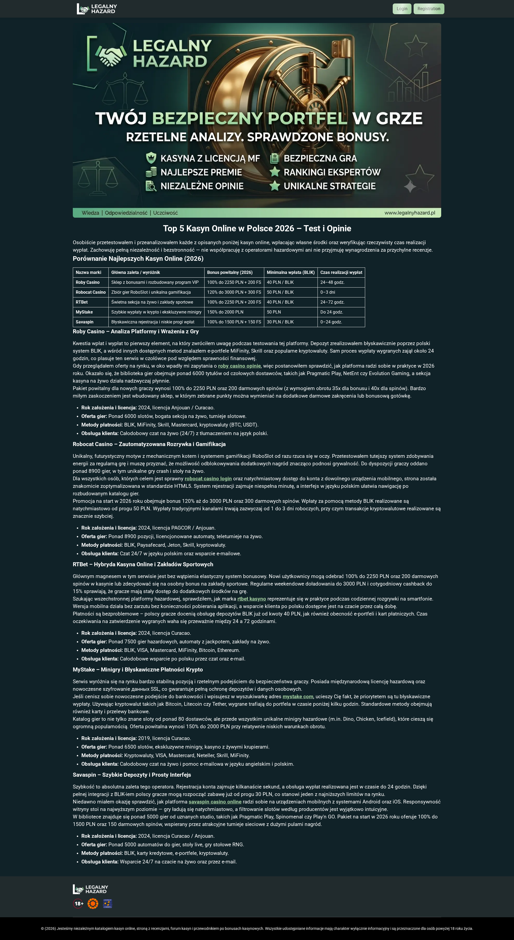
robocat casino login (208, 479)
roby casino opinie (239, 366)
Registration (429, 8)
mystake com (298, 697)
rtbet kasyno (251, 599)
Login (402, 8)
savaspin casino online (215, 802)
